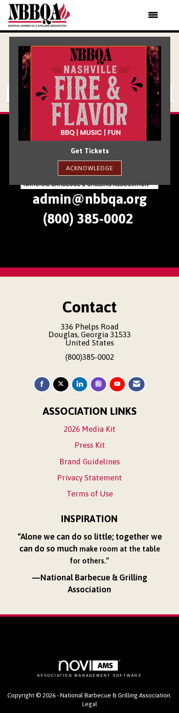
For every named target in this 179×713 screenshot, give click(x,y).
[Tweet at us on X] (60, 384)
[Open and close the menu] (120, 15)
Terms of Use (90, 493)
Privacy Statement (89, 477)
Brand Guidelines (89, 461)
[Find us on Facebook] (42, 384)
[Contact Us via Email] (136, 384)
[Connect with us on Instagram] (98, 384)
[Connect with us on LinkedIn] (79, 384)
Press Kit (89, 445)
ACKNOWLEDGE (89, 168)
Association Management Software (89, 676)
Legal (89, 703)
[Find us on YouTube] (117, 384)
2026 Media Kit (89, 429)
